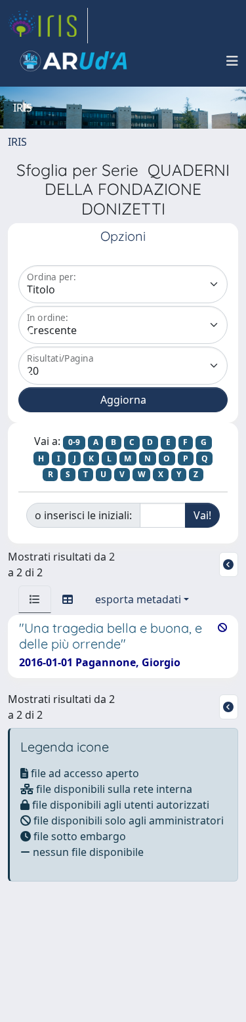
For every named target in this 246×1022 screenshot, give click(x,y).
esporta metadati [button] (138, 599)
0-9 (74, 442)
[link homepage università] (73, 61)
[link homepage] (48, 25)
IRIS (17, 142)
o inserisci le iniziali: (83, 515)
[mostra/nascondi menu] (232, 61)
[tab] (34, 599)
